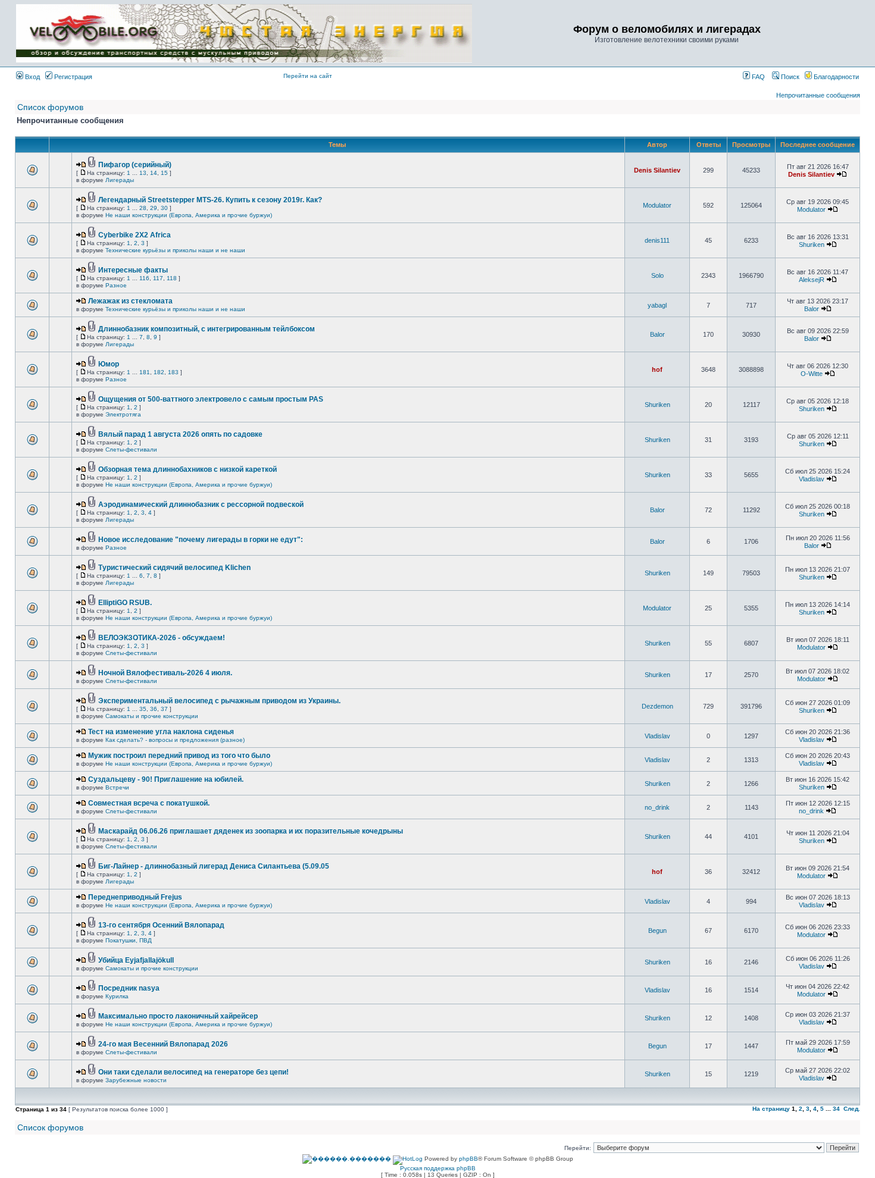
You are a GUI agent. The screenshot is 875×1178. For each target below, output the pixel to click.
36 (153, 709)
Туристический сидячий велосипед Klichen (174, 567)
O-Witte (812, 373)
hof (657, 369)
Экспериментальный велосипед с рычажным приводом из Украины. (219, 701)
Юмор (108, 364)
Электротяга (123, 414)
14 (153, 173)
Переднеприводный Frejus (135, 897)
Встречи (117, 787)
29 (153, 208)
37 (164, 709)
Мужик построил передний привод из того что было (179, 755)
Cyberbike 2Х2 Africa (134, 235)
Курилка (117, 996)
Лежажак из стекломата (130, 301)
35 (142, 709)
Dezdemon (657, 706)
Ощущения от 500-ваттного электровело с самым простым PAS (210, 399)
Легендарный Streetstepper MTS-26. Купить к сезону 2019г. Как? (210, 200)
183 (173, 372)
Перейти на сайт (307, 76)
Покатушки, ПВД (128, 940)
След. (851, 1108)
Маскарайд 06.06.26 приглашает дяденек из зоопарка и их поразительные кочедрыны (250, 831)
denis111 (657, 240)
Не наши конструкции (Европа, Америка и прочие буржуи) (188, 215)
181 (144, 372)
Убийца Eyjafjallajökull (136, 960)
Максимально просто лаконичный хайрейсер (178, 1016)
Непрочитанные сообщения (818, 95)
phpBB (468, 1158)
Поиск (789, 76)
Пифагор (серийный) (134, 165)
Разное (116, 285)
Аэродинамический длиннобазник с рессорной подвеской (201, 504)
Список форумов (50, 107)
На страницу (771, 1108)
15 (164, 173)
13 (142, 173)
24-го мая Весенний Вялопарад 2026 (163, 1044)
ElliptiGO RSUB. (125, 603)
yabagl (657, 305)
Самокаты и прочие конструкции (151, 716)
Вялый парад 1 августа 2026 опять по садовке (180, 434)
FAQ (757, 76)
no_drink (657, 807)
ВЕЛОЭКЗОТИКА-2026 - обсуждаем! (161, 638)
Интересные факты (133, 270)
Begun (657, 930)
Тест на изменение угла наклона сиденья (161, 732)
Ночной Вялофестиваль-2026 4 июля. (165, 673)
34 (836, 1108)
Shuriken (811, 244)
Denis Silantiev (657, 170)
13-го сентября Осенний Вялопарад (161, 925)
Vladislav (811, 479)
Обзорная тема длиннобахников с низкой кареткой (187, 469)
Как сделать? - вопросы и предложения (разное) (175, 740)
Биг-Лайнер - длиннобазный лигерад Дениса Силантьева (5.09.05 (213, 866)
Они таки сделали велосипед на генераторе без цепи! (193, 1072)
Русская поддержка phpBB (438, 1168)
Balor (811, 308)
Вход (31, 76)
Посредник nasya (129, 988)
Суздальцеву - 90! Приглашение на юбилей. (165, 779)
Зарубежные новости (136, 1080)
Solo (657, 275)
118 (172, 278)
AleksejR (811, 279)
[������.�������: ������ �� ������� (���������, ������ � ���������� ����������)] (346, 1159)
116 (144, 278)
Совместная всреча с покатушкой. (149, 803)
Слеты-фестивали (131, 449)
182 (159, 372)
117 (158, 278)
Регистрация (72, 76)
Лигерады (119, 180)
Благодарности (835, 76)
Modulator (657, 205)
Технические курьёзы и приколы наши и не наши (175, 250)
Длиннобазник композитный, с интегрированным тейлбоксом (206, 329)
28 (142, 208)
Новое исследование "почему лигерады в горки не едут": (200, 539)
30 (164, 208)
